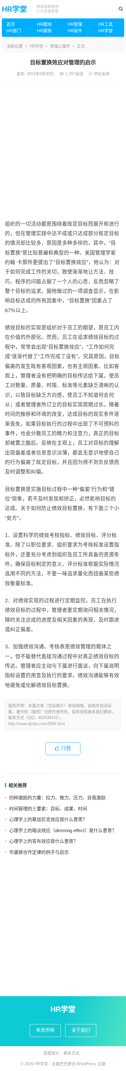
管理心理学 (60, 46)
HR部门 (13, 30)
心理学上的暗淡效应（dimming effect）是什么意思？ (63, 830)
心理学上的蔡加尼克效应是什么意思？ (48, 819)
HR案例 (44, 30)
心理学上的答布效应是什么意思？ (43, 841)
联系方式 (72, 1053)
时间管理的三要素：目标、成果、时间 (48, 808)
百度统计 (51, 1053)
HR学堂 (14, 9)
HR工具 (105, 24)
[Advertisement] (63, 150)
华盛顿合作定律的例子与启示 (39, 852)
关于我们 (81, 1030)
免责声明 (45, 1030)
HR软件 (75, 30)
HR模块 (44, 24)
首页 (10, 24)
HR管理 (75, 24)
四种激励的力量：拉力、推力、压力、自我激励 (57, 797)
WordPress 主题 (91, 1063)
